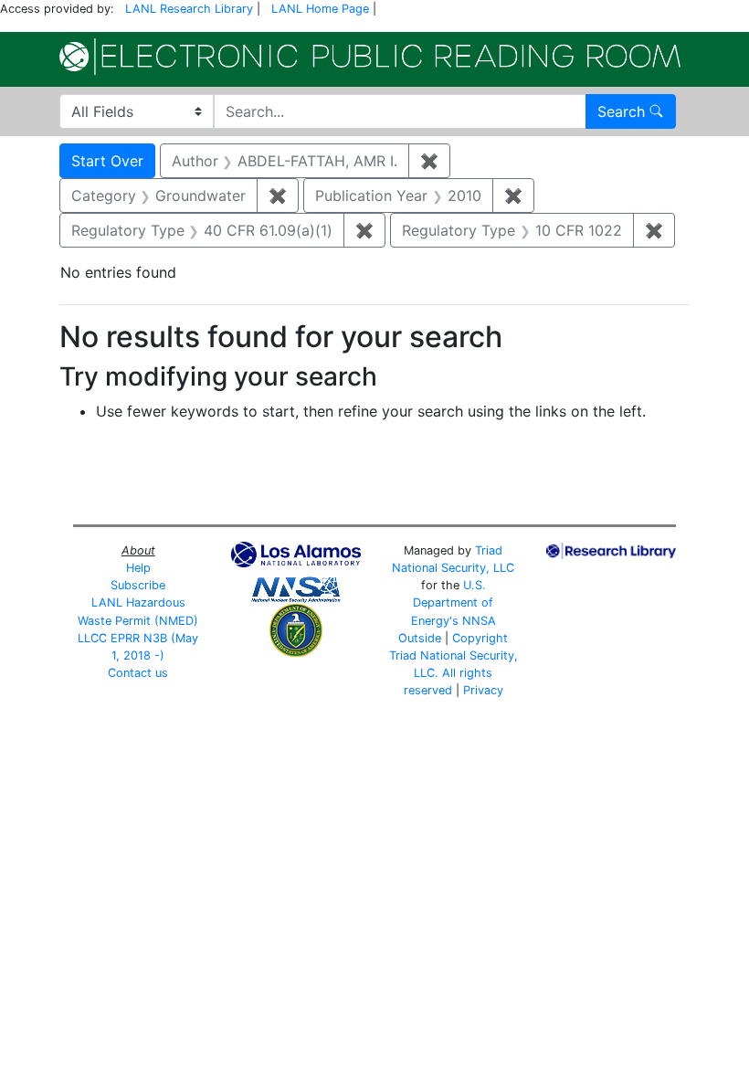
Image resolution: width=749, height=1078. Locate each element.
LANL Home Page (320, 9)
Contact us (138, 673)
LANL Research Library (189, 9)
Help (138, 568)
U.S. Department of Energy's (452, 602)
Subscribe (138, 585)
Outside (419, 638)
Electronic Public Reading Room (369, 56)
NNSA (479, 621)
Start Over (107, 161)
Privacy (483, 690)
